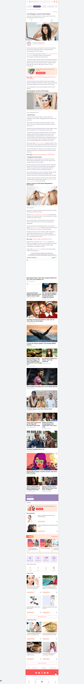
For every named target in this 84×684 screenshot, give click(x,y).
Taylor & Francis (43, 241)
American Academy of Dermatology (40, 214)
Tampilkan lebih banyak (42, 616)
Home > (28, 9)
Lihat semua (54, 536)
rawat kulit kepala (37, 249)
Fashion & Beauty (37, 6)
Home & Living (50, 6)
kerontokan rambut (36, 227)
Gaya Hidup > (32, 9)
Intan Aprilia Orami (41, 43)
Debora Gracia (41, 42)
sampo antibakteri (40, 143)
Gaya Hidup (29, 6)
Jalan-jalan (44, 6)
